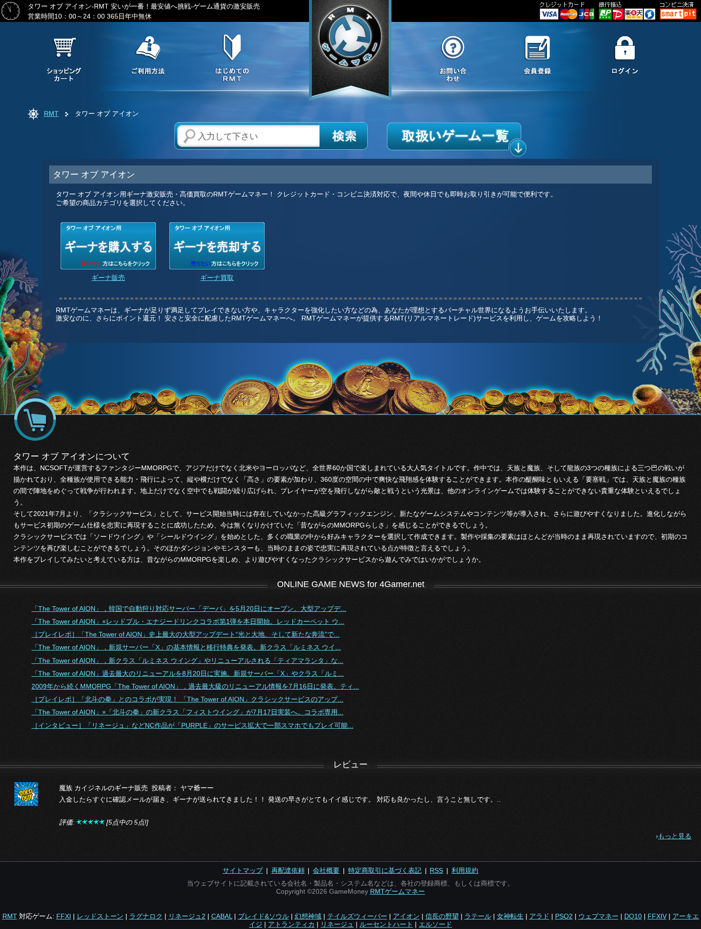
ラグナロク (146, 916)
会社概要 (326, 870)
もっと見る (674, 836)
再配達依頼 (288, 870)
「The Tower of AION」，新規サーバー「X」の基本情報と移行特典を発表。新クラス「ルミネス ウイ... (186, 647)
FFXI (63, 916)
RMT (51, 113)
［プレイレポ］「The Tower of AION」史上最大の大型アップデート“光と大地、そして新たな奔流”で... (185, 634)
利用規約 (465, 870)
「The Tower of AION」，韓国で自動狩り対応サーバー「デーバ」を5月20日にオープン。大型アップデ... (188, 608)
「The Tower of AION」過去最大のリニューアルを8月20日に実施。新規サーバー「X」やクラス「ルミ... (187, 673)
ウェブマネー (598, 916)
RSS (436, 870)
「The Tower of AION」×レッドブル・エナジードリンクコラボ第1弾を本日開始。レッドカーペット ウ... (187, 621)
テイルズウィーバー (357, 916)
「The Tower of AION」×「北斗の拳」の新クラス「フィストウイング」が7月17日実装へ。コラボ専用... (187, 712)
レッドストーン (100, 916)
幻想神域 (308, 916)
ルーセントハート (386, 924)
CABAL (221, 916)
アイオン (406, 916)
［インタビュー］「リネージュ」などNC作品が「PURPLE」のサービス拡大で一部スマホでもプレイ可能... (192, 725)
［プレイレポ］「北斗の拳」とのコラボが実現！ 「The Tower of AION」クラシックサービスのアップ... (187, 699)
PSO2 (564, 916)
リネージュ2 (187, 916)
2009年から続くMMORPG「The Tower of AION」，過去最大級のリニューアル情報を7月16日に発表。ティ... (195, 686)
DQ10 (633, 916)
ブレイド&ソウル (263, 916)
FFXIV (657, 916)
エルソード (435, 924)
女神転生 (510, 916)
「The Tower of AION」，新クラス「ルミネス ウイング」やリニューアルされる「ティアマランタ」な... (187, 660)
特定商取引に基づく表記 (385, 870)
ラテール (477, 916)
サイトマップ (243, 870)
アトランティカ (291, 924)
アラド (539, 916)
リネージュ (337, 924)
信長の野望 (442, 916)
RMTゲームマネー (397, 891)
